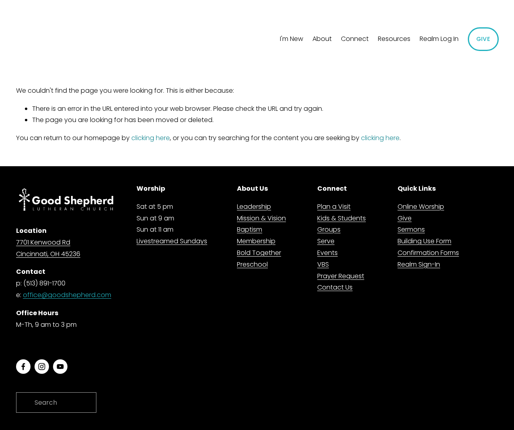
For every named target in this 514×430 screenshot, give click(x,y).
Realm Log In (439, 38)
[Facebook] (23, 366)
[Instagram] (42, 366)
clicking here (150, 138)
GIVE (483, 39)
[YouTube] (60, 366)
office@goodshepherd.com (67, 295)
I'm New (291, 38)
